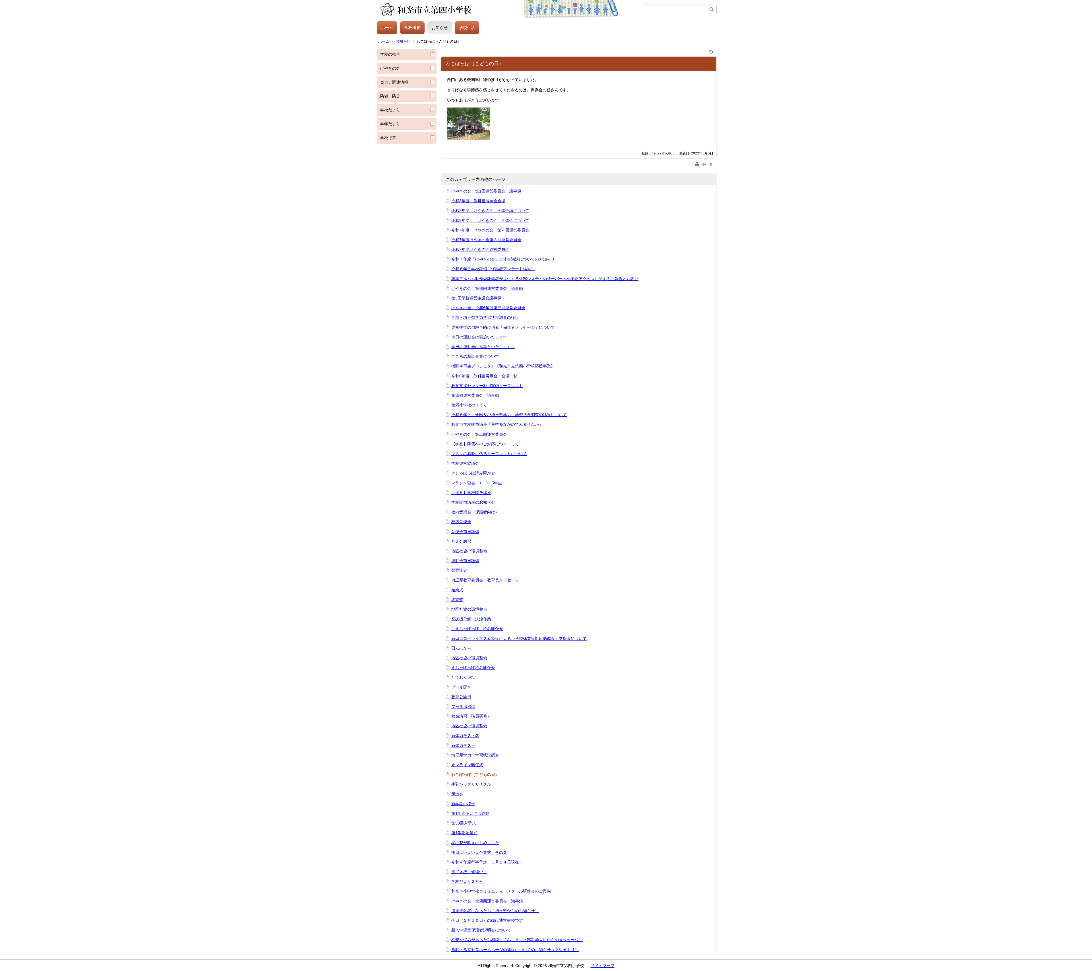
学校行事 (388, 137)
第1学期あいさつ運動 (470, 813)
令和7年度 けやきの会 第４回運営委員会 (490, 230)
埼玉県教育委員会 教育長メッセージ (485, 580)
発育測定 (459, 570)
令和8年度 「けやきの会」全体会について (490, 220)
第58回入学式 (463, 823)
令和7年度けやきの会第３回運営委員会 (486, 239)
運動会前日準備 (465, 560)
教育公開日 (461, 697)
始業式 (457, 590)
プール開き (461, 687)
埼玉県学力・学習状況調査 (475, 755)
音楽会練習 (461, 541)
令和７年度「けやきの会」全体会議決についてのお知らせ (503, 259)
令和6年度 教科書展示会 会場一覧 (484, 376)
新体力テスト (463, 745)
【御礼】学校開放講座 (471, 492)
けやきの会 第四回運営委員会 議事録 (487, 288)
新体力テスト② (465, 735)
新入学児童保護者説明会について (481, 930)
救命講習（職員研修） (471, 716)
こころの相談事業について (475, 356)
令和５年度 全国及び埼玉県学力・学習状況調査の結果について (509, 414)
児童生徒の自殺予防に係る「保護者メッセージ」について (503, 327)
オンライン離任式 (467, 765)
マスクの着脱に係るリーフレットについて (489, 453)
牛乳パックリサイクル (471, 784)
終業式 (457, 599)
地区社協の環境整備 (469, 551)
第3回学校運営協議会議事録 (476, 298)
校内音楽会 (461, 521)
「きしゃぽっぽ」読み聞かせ (477, 628)
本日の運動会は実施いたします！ (481, 337)
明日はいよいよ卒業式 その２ (479, 852)
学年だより (390, 123)
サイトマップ (603, 965)
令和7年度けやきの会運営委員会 (480, 249)
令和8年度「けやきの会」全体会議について (490, 210)
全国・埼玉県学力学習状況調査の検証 (485, 317)
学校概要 (412, 27)
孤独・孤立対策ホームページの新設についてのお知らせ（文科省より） (515, 949)
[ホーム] (510, 9)
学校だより (390, 110)
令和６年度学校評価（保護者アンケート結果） (493, 268)
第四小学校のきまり (469, 405)
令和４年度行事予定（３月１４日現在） (487, 862)
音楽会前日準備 (465, 531)
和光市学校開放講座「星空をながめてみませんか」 (497, 424)
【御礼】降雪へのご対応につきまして (485, 444)
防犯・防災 (390, 96)
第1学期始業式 (464, 832)
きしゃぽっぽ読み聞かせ (473, 473)
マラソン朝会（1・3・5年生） (478, 483)
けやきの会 (390, 68)
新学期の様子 (463, 803)
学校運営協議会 (465, 463)
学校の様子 (390, 54)
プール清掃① (463, 706)
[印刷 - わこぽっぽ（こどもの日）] (711, 50)
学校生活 (467, 27)
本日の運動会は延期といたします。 (483, 346)
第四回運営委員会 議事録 (475, 395)
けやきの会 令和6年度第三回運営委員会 (488, 307)
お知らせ (440, 27)
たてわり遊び (463, 677)
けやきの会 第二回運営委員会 (479, 434)
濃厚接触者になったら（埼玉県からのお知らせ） (495, 910)
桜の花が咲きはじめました (475, 842)
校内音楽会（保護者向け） (475, 512)
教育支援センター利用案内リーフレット (487, 385)
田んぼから (461, 648)
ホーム (387, 27)
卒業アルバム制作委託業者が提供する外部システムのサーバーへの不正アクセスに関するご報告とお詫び (544, 278)
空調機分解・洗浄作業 (471, 619)
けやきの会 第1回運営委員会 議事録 (486, 191)
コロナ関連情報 (394, 82)
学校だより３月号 (467, 881)
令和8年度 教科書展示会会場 (478, 201)
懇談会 (457, 794)
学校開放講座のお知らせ (473, 502)
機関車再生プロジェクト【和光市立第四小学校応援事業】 (503, 366)
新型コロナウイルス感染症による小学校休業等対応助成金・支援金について (519, 638)
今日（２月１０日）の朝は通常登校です (487, 920)
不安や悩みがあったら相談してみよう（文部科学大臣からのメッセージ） (517, 939)
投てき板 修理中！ (469, 871)
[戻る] (704, 164)
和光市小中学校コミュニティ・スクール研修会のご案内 (501, 891)
